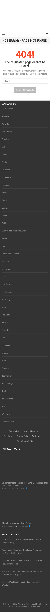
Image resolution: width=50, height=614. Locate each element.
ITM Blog (21, 604)
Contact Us (14, 431)
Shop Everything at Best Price (16, 523)
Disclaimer (9, 436)
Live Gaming (7, 284)
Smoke (5, 353)
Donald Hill (23, 526)
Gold (4, 223)
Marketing (6, 299)
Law (3, 277)
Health (4, 238)
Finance (5, 193)
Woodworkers (8, 422)
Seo (3, 338)
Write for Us (37, 436)
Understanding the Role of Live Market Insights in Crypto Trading (25, 484)
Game (4, 200)
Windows (6, 414)
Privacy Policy (23, 436)
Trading (5, 391)
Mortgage (6, 307)
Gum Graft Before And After (14, 231)
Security (5, 330)
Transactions (7, 399)
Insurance (6, 269)
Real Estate (6, 315)
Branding (5, 139)
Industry (5, 261)
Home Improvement (10, 254)
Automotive (7, 131)
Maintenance (7, 292)
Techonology (7, 383)
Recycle (5, 322)
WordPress (35, 606)
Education (6, 170)
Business (6, 147)
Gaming (5, 208)
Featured (5, 185)
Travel (4, 406)
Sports (5, 360)
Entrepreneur (7, 177)
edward (22, 488)
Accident (5, 116)
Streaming (6, 368)
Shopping (6, 345)
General (5, 215)
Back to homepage (25, 90)
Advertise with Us (25, 441)
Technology (7, 376)
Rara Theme (14, 606)
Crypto (5, 154)
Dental (4, 162)
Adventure (6, 124)
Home (4, 246)
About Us (34, 431)
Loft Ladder (7, 109)
